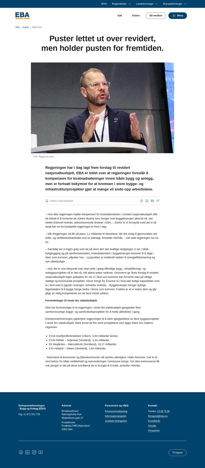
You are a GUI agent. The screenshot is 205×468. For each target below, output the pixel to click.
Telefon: (159, 411)
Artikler (26, 27)
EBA (17, 27)
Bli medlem (156, 15)
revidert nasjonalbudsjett (61, 201)
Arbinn (136, 15)
